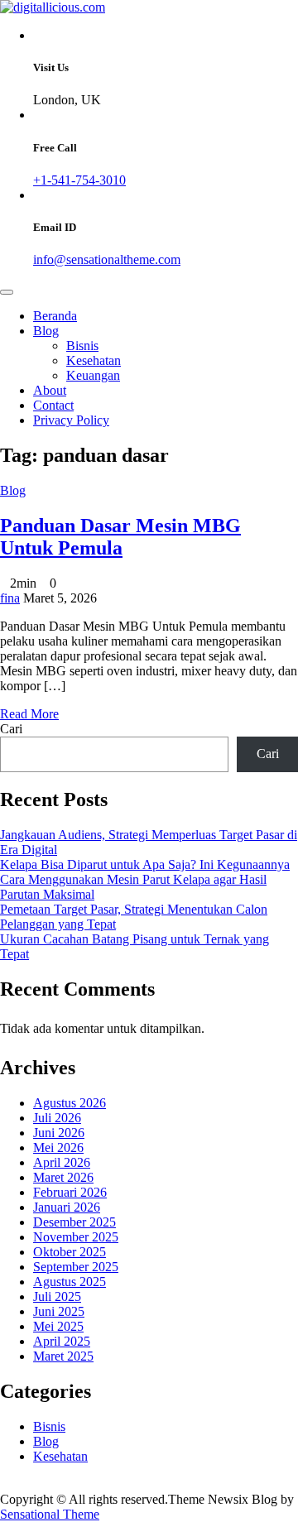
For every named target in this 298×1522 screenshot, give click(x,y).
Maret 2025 (63, 1356)
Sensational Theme (49, 1514)
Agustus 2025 (69, 1282)
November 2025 (75, 1237)
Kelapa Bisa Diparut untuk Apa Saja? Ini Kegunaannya (145, 864)
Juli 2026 (57, 1118)
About (49, 390)
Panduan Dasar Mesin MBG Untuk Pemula (120, 537)
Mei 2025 (58, 1326)
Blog (46, 331)
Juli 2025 (57, 1296)
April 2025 (61, 1341)
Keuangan (93, 375)
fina (10, 598)
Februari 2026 (70, 1192)
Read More (29, 714)
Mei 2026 (58, 1147)
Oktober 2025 (69, 1252)
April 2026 (61, 1162)
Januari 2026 (66, 1207)
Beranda (55, 316)
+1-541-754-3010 (79, 180)
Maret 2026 (63, 1177)
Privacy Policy (71, 420)
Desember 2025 (74, 1222)
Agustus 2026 (69, 1103)
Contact (53, 405)
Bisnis (82, 345)
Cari (11, 729)
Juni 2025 (58, 1311)
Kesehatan (93, 360)
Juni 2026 (58, 1133)
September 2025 (75, 1267)
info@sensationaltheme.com (106, 259)
